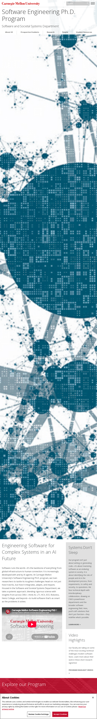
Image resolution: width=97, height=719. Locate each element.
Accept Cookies (60, 714)
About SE (9, 32)
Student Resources (84, 32)
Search (88, 4)
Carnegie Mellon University (21, 4)
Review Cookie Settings (39, 714)
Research (50, 32)
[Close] (93, 697)
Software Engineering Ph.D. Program (38, 15)
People (65, 32)
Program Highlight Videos (81, 670)
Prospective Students (30, 32)
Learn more (74, 624)
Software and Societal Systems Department (30, 26)
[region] (48, 706)
